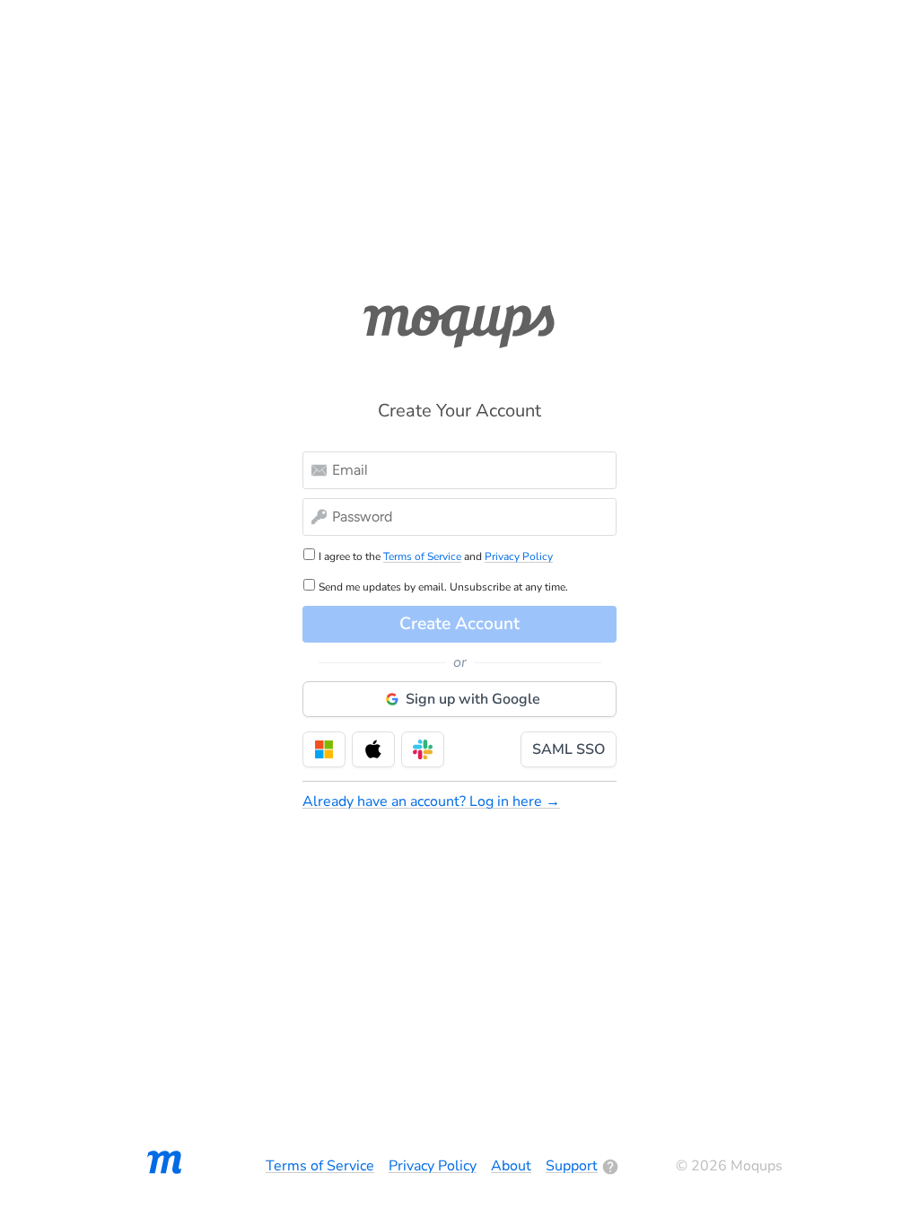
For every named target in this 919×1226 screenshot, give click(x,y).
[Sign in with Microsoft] (324, 749)
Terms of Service (422, 556)
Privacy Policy (519, 556)
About (511, 1166)
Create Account (459, 623)
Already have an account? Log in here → (431, 801)
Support (572, 1166)
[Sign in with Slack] (422, 749)
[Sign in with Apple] (373, 749)
